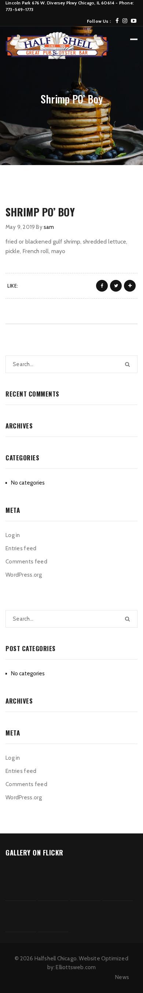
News (122, 977)
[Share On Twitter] (116, 286)
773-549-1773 (19, 9)
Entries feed (21, 548)
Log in (13, 535)
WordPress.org (24, 575)
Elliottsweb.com (76, 967)
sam (49, 227)
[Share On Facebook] (102, 286)
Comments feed (26, 561)
